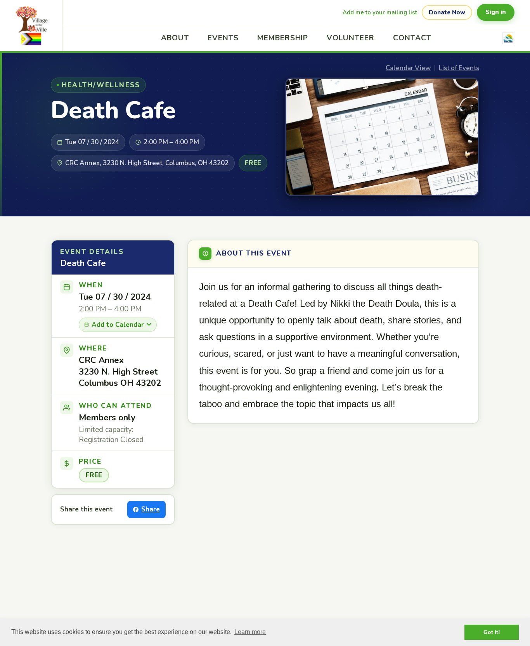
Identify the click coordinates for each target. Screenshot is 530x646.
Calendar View (408, 68)
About (175, 38)
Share (150, 509)
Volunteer (350, 38)
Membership (282, 38)
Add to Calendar (118, 324)
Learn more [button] (250, 632)
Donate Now (447, 12)
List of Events (459, 68)
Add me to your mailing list (380, 12)
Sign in (495, 12)
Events (223, 38)
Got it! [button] (491, 632)
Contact (412, 38)
